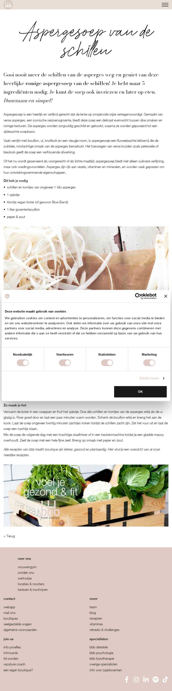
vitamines (96, 624)
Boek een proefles (25, 685)
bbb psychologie (101, 653)
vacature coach (14, 664)
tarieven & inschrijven (33, 589)
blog (93, 613)
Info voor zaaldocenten (106, 670)
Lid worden (11, 658)
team (93, 607)
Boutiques (11, 618)
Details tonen (149, 378)
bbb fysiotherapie (102, 658)
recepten (96, 618)
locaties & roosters (31, 584)
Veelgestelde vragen (18, 624)
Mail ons (10, 613)
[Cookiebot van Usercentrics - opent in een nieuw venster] (138, 296)
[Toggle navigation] (165, 5)
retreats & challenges (105, 630)
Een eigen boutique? (18, 670)
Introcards (11, 653)
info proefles (12, 647)
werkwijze (25, 578)
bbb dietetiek (99, 647)
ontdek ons (26, 572)
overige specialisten (103, 664)
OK (140, 391)
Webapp (9, 607)
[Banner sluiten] (165, 296)
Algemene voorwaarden (20, 630)
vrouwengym (27, 567)
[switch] (65, 362)
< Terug (9, 536)
